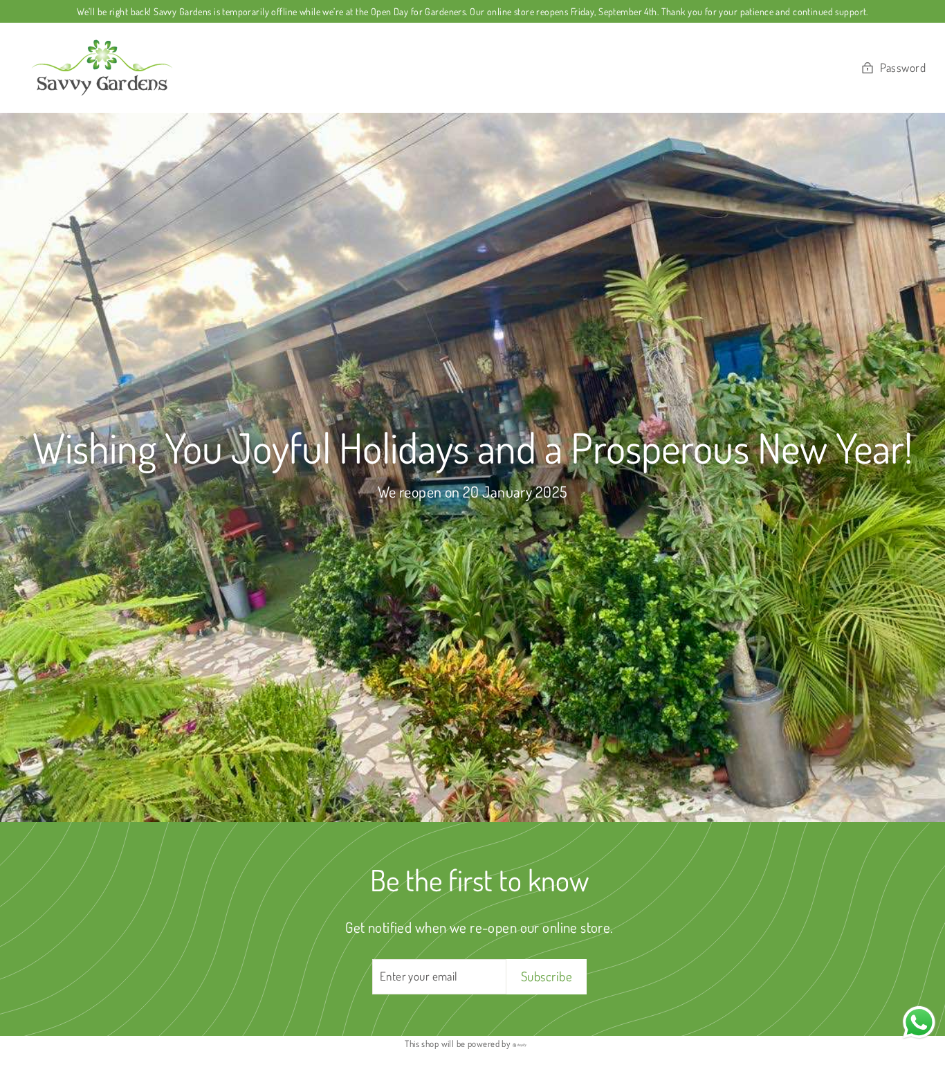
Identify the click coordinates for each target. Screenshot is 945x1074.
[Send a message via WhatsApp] (919, 1022)
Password (903, 67)
